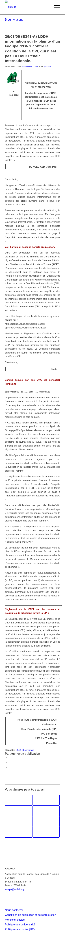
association (27, 66)
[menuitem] (55, 7)
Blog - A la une (14, 19)
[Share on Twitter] (9, 767)
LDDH (35, 66)
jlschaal (47, 66)
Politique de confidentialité (20, 924)
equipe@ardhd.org (14, 889)
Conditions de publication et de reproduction (30, 914)
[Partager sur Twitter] (9, 762)
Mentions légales (15, 919)
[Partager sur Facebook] (9, 757)
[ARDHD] (27, 7)
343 (19, 750)
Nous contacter (14, 909)
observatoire (28, 750)
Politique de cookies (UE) (20, 929)
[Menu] (55, 7)
